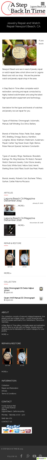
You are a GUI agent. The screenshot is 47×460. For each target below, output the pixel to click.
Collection (5, 385)
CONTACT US (7, 422)
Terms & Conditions (9, 394)
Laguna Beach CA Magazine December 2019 (19, 199)
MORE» (21, 206)
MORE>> (7, 273)
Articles (4, 391)
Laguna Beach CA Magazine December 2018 (19, 219)
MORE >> (5, 334)
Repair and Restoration (10, 388)
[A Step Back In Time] (23, 16)
